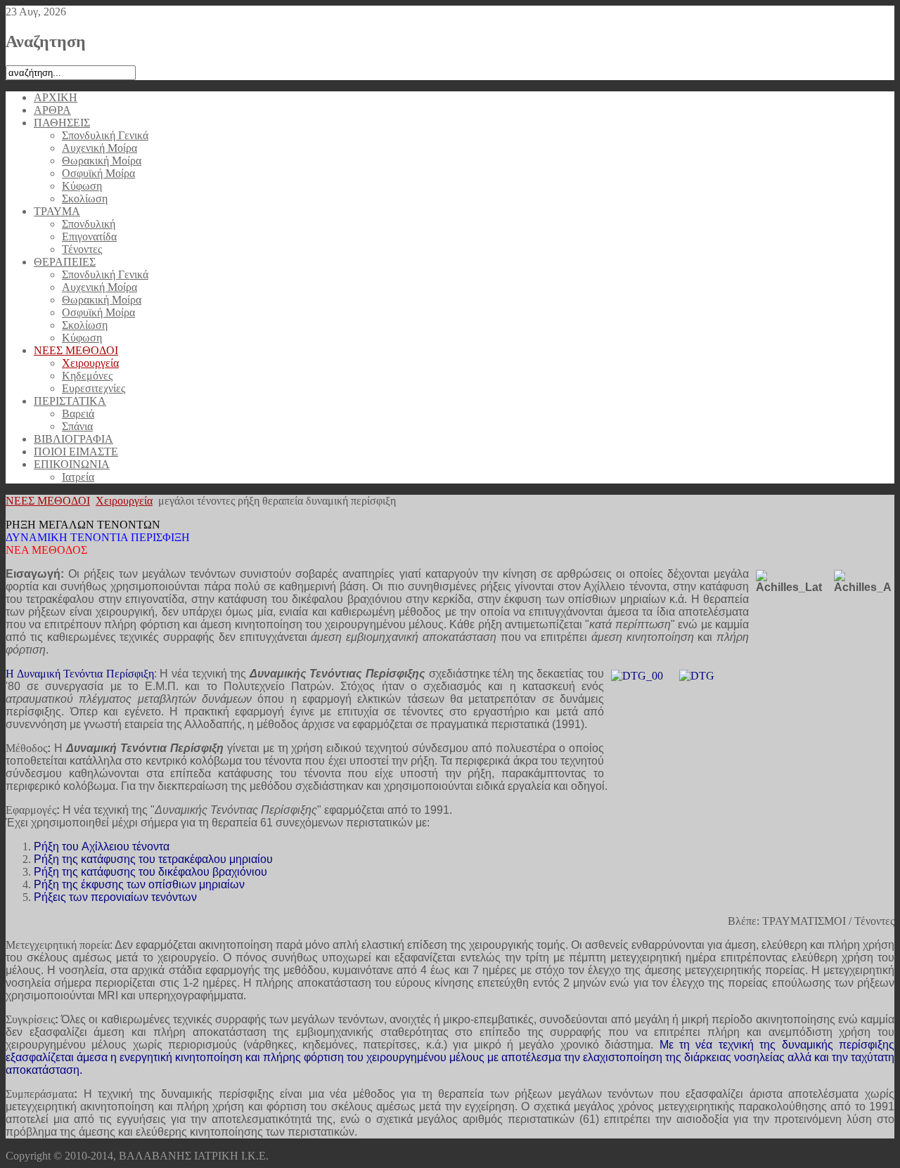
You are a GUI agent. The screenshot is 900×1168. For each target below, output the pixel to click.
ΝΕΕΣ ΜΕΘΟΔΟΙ (48, 501)
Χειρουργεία (124, 501)
